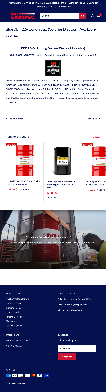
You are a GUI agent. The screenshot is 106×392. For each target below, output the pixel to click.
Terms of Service (14, 325)
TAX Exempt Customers (17, 299)
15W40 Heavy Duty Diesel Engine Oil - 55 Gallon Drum (24, 183)
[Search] (82, 16)
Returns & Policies (15, 317)
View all (97, 137)
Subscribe (67, 357)
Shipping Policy (13, 308)
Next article (92, 119)
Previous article (16, 119)
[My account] (92, 15)
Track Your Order (13, 303)
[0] (98, 15)
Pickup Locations (14, 312)
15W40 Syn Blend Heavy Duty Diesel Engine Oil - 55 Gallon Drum (60, 184)
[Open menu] (7, 16)
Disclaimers (11, 321)
